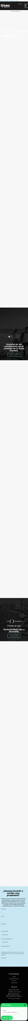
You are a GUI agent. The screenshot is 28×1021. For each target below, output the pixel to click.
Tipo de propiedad (6, 938)
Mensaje (3, 958)
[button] (25, 1005)
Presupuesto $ (5, 946)
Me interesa (4, 931)
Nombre (4, 909)
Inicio (20, 4)
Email (3, 916)
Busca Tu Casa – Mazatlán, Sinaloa (9, 0)
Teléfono (4, 924)
